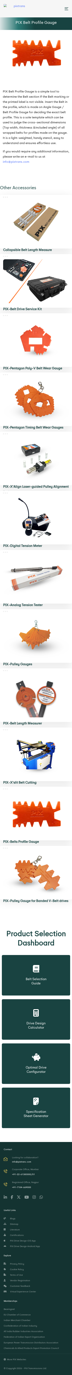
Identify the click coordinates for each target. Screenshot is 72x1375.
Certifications (16, 1235)
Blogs (12, 1218)
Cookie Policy (16, 1269)
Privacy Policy (16, 1263)
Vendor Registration (19, 1280)
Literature (14, 1229)
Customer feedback (19, 1286)
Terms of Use (16, 1274)
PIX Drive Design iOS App (22, 1240)
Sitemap (13, 1224)
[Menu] (57, 8)
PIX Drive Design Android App (24, 1246)
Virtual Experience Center (22, 1291)
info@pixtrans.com (16, 162)
